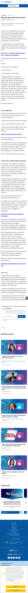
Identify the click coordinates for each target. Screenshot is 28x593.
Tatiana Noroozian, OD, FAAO (9, 475)
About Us (14, 524)
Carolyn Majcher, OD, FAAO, (9, 419)
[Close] (25, 567)
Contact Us (14, 527)
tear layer (6, 164)
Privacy (14, 532)
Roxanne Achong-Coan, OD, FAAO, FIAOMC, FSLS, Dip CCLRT (13, 362)
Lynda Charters (6, 448)
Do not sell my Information (14, 533)
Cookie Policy (11, 580)
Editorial (14, 526)
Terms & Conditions (14, 530)
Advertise (14, 522)
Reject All (16, 586)
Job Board (14, 529)
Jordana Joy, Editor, (20, 419)
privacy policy (4, 320)
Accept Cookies (15, 590)
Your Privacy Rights (14, 535)
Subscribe (21, 316)
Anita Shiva (4, 420)
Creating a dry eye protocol (14, 134)
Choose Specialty (12, 5)
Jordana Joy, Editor (7, 391)
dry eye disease (15, 33)
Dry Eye (3, 327)
